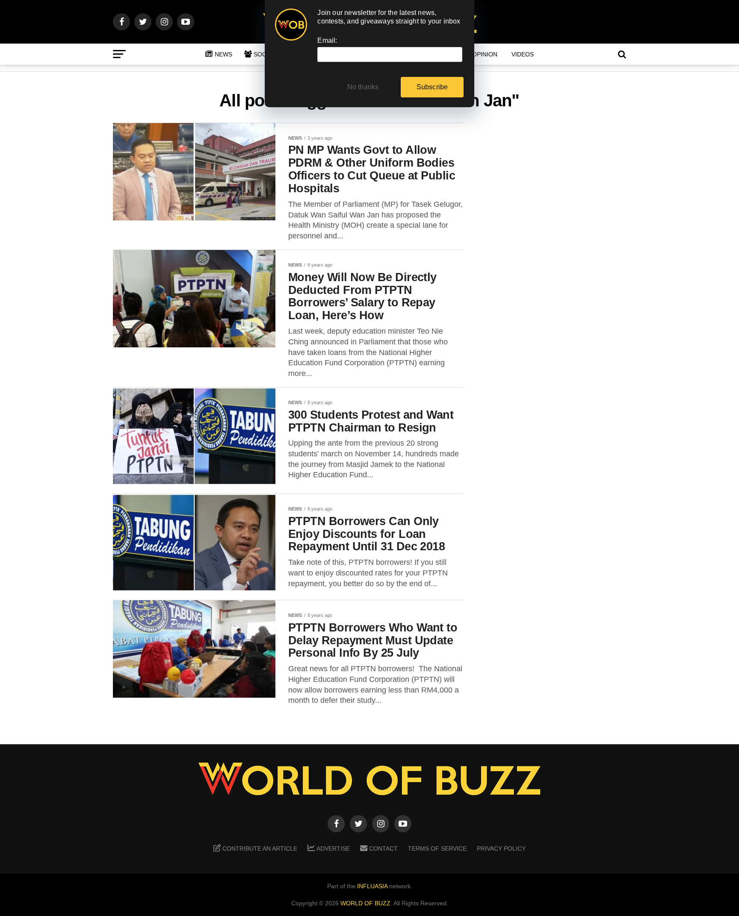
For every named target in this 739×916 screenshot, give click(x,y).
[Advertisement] (558, 257)
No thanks (363, 87)
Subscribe (432, 87)
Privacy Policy (501, 848)
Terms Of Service (437, 848)
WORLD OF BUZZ (365, 903)
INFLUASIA (372, 886)
